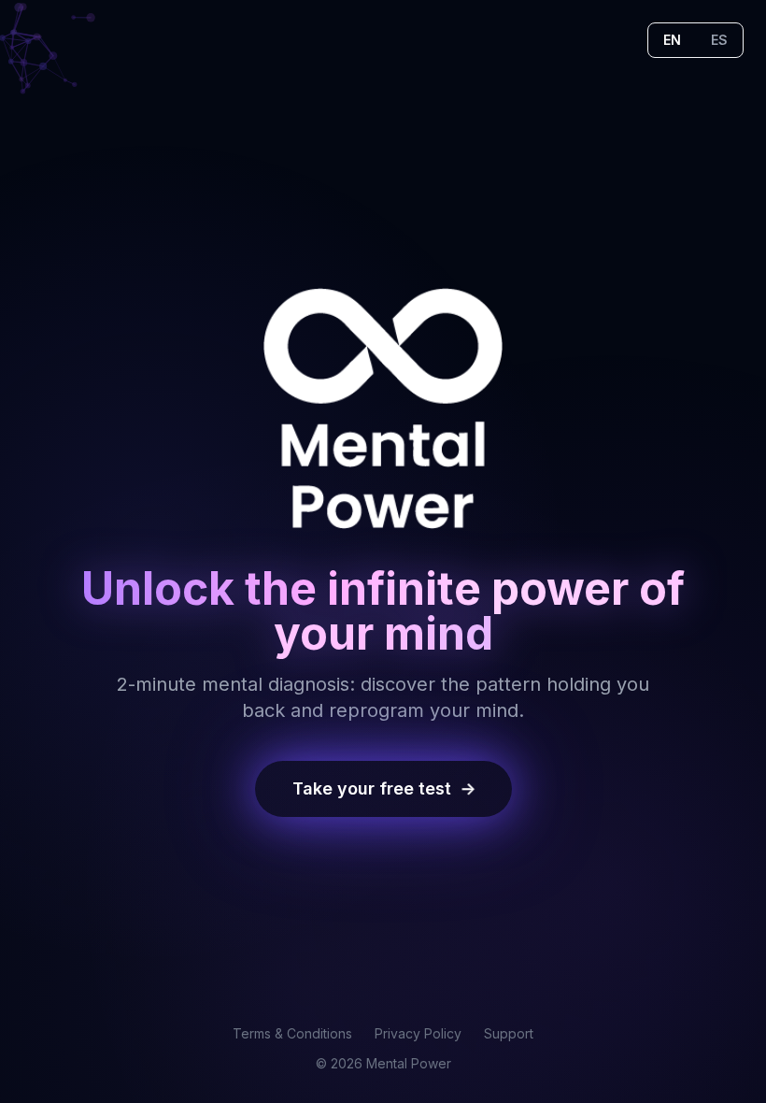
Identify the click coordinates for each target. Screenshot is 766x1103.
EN (672, 40)
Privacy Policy (418, 1033)
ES (719, 40)
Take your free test (383, 788)
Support (508, 1033)
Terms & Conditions (292, 1033)
